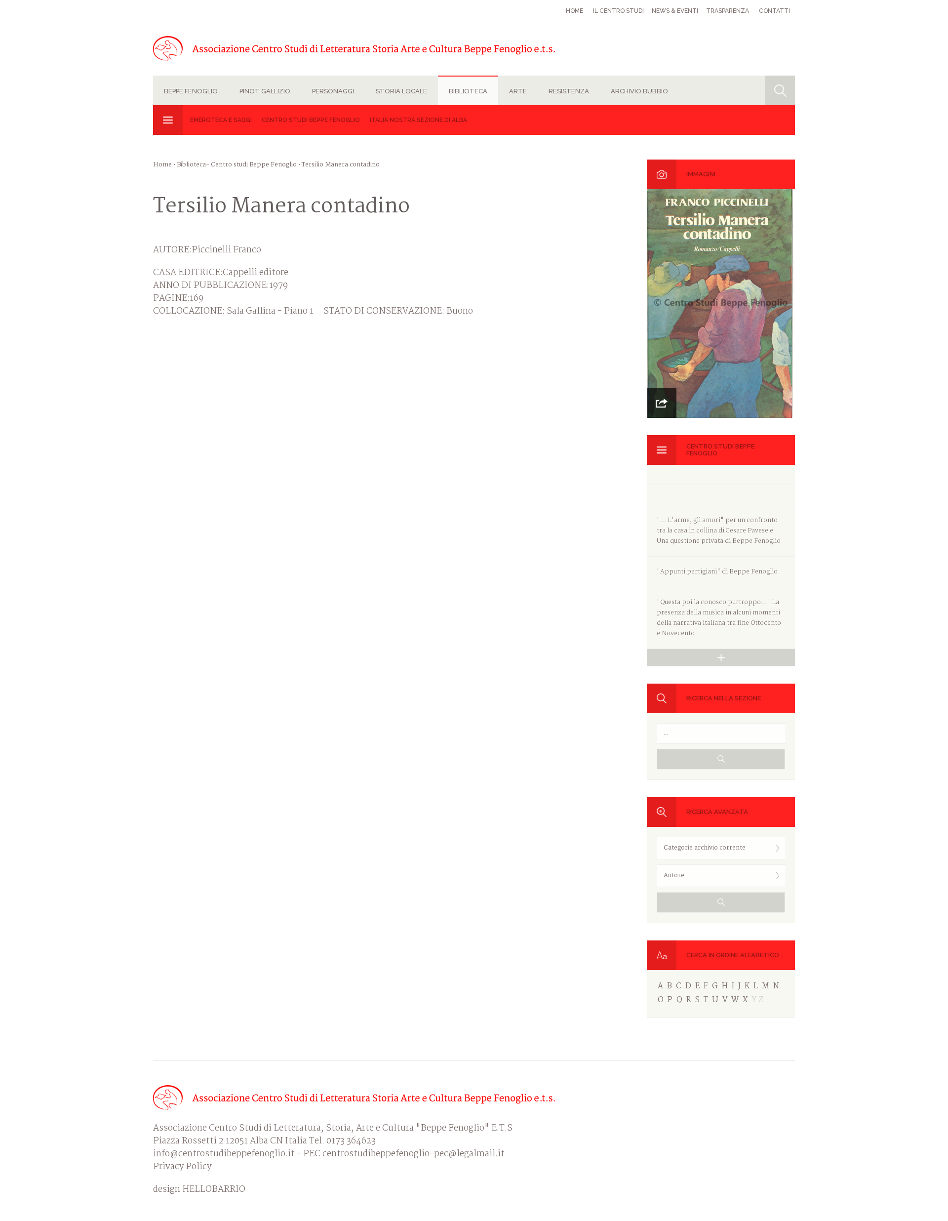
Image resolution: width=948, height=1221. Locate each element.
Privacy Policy (182, 1167)
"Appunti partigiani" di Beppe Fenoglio (717, 572)
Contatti (774, 10)
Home (574, 10)
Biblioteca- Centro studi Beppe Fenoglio (237, 165)
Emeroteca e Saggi (221, 120)
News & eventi (675, 10)
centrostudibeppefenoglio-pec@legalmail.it (413, 1154)
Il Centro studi (618, 10)
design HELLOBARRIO (199, 1189)
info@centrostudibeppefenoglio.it (224, 1154)
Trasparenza (727, 10)
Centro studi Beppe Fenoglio (311, 120)
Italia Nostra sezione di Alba (418, 120)
